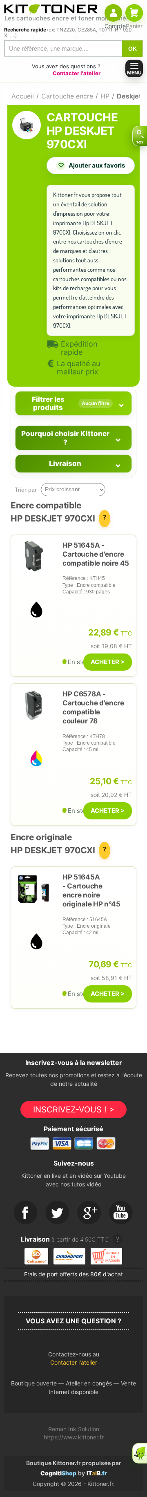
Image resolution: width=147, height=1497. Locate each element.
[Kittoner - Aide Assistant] (139, 1453)
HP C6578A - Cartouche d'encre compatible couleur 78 (93, 707)
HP (104, 96)
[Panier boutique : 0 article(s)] (134, 13)
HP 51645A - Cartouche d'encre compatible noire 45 (95, 554)
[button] (73, 1360)
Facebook (25, 1213)
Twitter (57, 1213)
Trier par (26, 489)
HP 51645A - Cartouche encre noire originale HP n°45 (91, 890)
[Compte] (113, 13)
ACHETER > (108, 662)
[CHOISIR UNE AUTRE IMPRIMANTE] (139, 136)
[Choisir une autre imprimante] (139, 136)
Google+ (89, 1213)
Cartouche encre (67, 96)
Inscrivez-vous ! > (73, 1109)
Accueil (22, 96)
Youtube (121, 1213)
